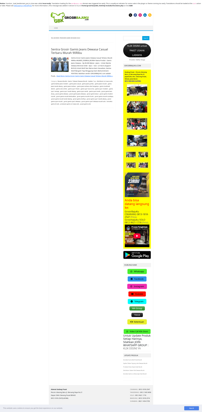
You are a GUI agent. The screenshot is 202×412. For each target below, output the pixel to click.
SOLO (132, 395)
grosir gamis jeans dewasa (77, 94)
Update (90, 81)
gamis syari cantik (82, 91)
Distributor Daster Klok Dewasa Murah (133, 370)
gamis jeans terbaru (70, 86)
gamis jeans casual (75, 84)
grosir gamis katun (93, 94)
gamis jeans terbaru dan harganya (88, 86)
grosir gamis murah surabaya (104, 96)
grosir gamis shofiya (79, 99)
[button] (63, 408)
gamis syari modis (94, 91)
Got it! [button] (191, 408)
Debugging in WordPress (23, 6)
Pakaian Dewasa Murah (80, 81)
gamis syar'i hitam (74, 89)
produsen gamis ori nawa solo (69, 104)
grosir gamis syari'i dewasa (72, 101)
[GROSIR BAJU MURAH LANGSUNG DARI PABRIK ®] (70, 17)
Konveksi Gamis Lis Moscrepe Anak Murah (135, 374)
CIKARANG (134, 389)
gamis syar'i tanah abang (68, 91)
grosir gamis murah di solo (85, 96)
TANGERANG (134, 392)
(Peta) (133, 216)
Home (56, 28)
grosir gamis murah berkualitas (66, 96)
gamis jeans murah (101, 84)
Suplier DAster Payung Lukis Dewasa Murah (135, 363)
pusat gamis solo (85, 104)
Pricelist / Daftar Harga (137, 60)
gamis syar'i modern (101, 89)
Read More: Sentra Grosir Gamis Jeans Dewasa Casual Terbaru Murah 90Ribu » (85, 76)
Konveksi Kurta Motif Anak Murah (132, 360)
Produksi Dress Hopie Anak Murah (132, 367)
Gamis (70, 81)
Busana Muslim (62, 81)
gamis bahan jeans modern (59, 84)
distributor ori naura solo (105, 81)
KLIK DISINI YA (132, 348)
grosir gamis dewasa (61, 94)
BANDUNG (133, 398)
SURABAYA (133, 401)
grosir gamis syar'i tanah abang (96, 99)
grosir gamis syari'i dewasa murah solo (93, 101)
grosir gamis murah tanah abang (61, 99)
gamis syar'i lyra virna (87, 89)
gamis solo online (61, 89)
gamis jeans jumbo (88, 84)
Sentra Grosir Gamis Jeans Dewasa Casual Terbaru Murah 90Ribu (79, 51)
